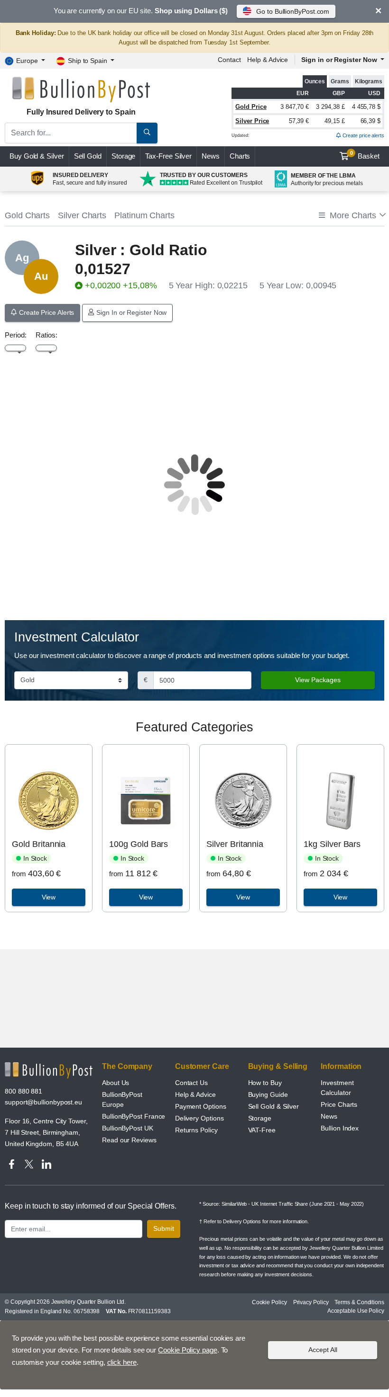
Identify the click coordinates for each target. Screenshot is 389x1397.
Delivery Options (199, 1118)
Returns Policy (196, 1130)
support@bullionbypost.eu (43, 1102)
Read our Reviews (129, 1140)
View (49, 897)
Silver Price (252, 121)
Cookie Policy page (187, 1350)
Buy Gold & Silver (36, 156)
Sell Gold (88, 156)
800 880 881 (23, 1091)
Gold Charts (27, 215)
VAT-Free (262, 1130)
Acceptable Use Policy (355, 1311)
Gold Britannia (38, 844)
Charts (240, 156)
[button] (351, 215)
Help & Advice (267, 59)
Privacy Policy (311, 1302)
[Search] (147, 133)
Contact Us (191, 1082)
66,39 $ (370, 121)
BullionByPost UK (127, 1128)
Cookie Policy (269, 1302)
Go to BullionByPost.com (292, 11)
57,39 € (299, 121)
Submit (163, 1228)
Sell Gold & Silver (273, 1106)
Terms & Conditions (359, 1302)
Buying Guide (268, 1094)
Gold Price (250, 106)
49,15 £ (334, 121)
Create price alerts (362, 135)
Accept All (322, 1349)
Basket (365, 155)
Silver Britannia (234, 844)
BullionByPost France (133, 1116)
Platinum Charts (144, 215)
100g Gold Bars (138, 844)
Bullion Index (340, 1128)
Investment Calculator (337, 1087)
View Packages (318, 680)
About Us (115, 1082)
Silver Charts (82, 215)
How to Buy (265, 1082)
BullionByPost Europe (122, 1099)
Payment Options (200, 1106)
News (211, 156)
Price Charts (339, 1104)
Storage (123, 156)
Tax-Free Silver (168, 156)
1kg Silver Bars (332, 844)
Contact (229, 59)
